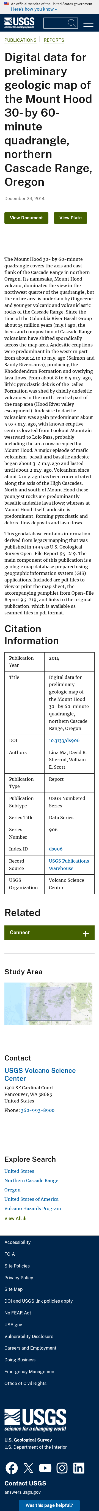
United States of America (31, 1199)
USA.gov (13, 1324)
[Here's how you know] (49, 7)
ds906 (56, 849)
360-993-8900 (37, 1110)
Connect (20, 932)
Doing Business (19, 1360)
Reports (54, 40)
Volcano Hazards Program (32, 1208)
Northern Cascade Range (31, 1180)
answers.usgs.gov (22, 1492)
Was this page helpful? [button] (49, 1505)
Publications (20, 40)
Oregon (12, 1190)
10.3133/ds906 (64, 740)
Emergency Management (30, 1371)
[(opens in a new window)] (11, 1467)
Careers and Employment (30, 1348)
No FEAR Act (17, 1313)
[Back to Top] (79, 1491)
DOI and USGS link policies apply (38, 1301)
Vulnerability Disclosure (28, 1336)
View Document (26, 217)
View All (13, 1218)
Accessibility (17, 1242)
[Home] (19, 27)
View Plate (70, 217)
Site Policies (17, 1266)
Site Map (13, 1289)
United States (19, 1171)
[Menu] (88, 23)
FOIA (9, 1254)
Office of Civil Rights (25, 1383)
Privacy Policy (18, 1277)
